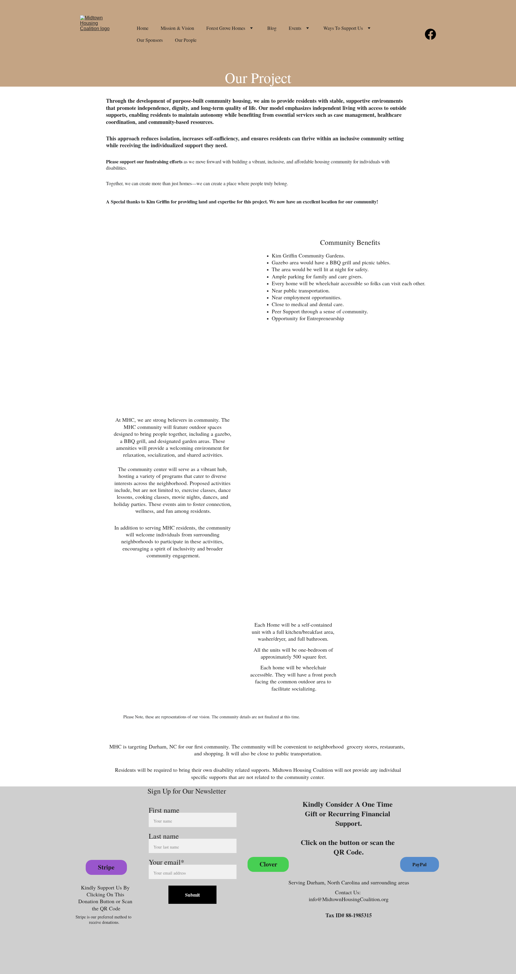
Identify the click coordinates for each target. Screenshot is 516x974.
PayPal (419, 864)
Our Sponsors (150, 40)
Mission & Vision (177, 28)
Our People (185, 40)
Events (295, 28)
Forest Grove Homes (225, 28)
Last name (164, 836)
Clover (268, 864)
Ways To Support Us (343, 28)
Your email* (166, 862)
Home (142, 28)
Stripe (106, 867)
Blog (272, 28)
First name (164, 810)
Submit (192, 894)
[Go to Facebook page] (430, 34)
